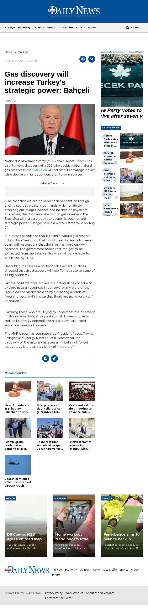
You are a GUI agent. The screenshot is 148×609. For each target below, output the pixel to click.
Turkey (16, 165)
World (51, 27)
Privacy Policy (54, 593)
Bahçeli (81, 161)
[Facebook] (82, 59)
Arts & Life (66, 27)
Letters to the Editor (58, 598)
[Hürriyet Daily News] (74, 11)
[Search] (127, 27)
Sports (80, 27)
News (8, 52)
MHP (51, 161)
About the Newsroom (100, 593)
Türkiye (10, 27)
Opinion (39, 27)
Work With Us (74, 593)
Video (135, 569)
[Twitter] (91, 59)
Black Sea (40, 170)
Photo (92, 27)
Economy (24, 27)
